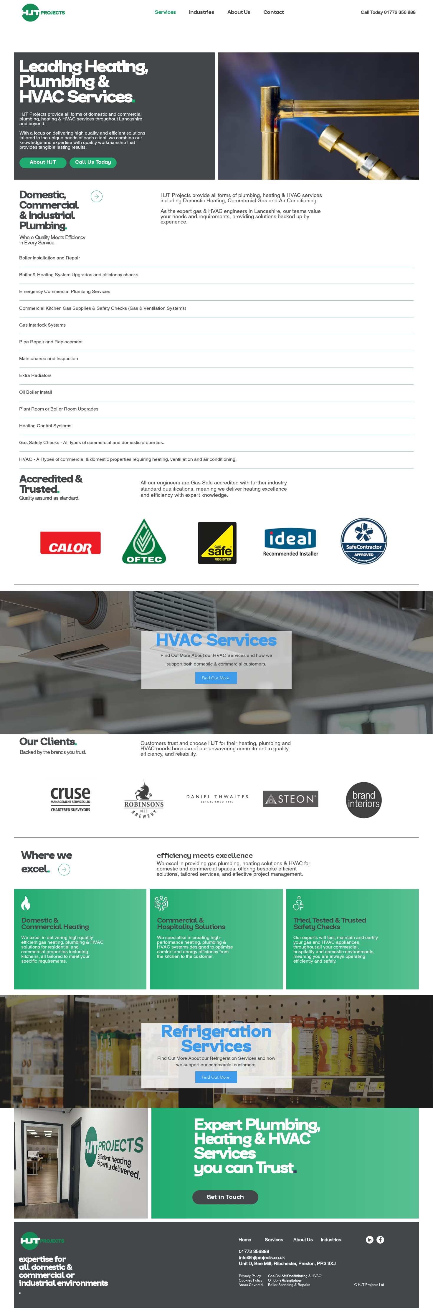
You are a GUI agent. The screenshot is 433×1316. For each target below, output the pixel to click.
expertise (36, 1260)
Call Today (372, 12)
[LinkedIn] (369, 1240)
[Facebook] (380, 1240)
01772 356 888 (400, 12)
